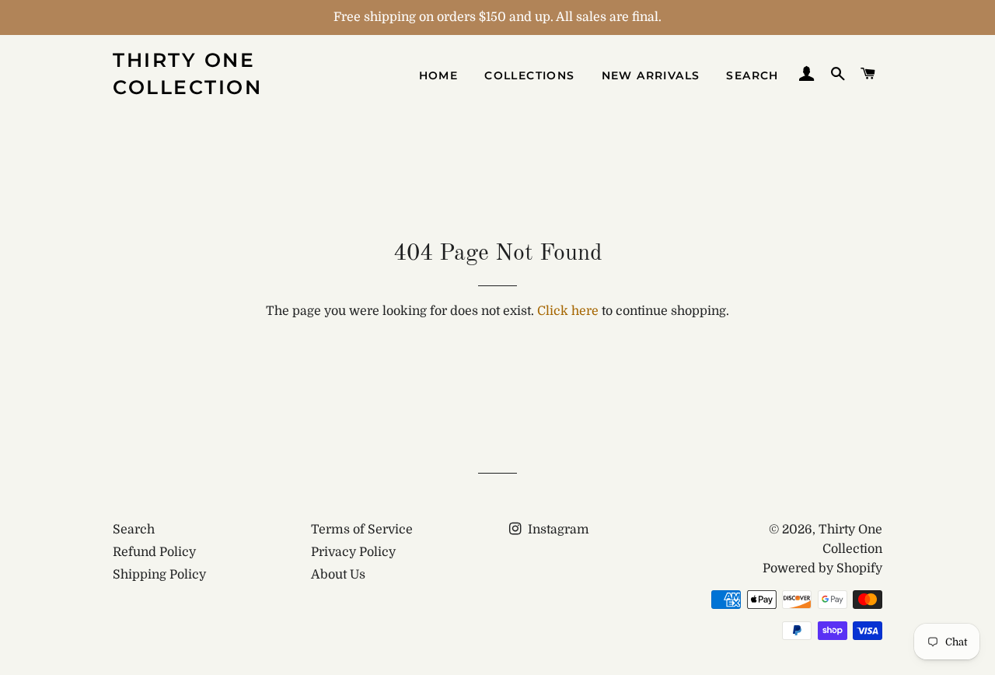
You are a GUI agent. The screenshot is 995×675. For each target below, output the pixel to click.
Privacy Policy (353, 552)
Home (439, 75)
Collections (529, 75)
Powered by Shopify (822, 568)
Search (752, 75)
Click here (568, 311)
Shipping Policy (159, 575)
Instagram (557, 530)
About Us (338, 575)
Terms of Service (362, 530)
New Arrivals (651, 75)
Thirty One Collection (187, 73)
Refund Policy (154, 552)
